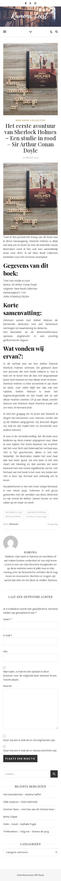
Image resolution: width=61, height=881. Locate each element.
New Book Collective (30, 120)
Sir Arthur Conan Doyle (36, 516)
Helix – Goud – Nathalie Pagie (19, 824)
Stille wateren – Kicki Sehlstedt (20, 801)
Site (5, 651)
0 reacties (53, 524)
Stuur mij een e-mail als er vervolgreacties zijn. (29, 740)
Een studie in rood (13, 512)
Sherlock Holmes (13, 516)
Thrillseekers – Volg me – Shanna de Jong (26, 831)
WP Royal (39, 875)
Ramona (13, 524)
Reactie (7, 685)
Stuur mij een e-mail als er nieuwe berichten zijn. (30, 750)
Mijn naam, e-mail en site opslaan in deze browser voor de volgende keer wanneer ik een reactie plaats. (30, 675)
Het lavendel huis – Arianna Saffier (22, 794)
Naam (7, 619)
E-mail (7, 635)
